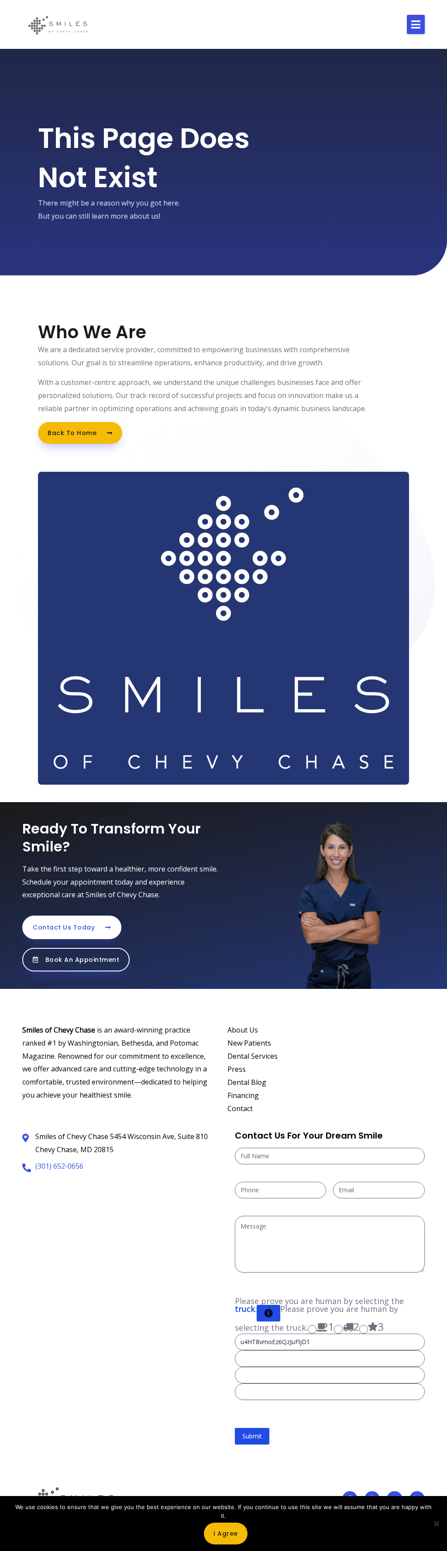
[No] (436, 1523)
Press (236, 1069)
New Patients (249, 1043)
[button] (416, 24)
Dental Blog (246, 1082)
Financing (243, 1095)
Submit (252, 1436)
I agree (225, 1533)
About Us (242, 1030)
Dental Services (252, 1056)
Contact (240, 1108)
